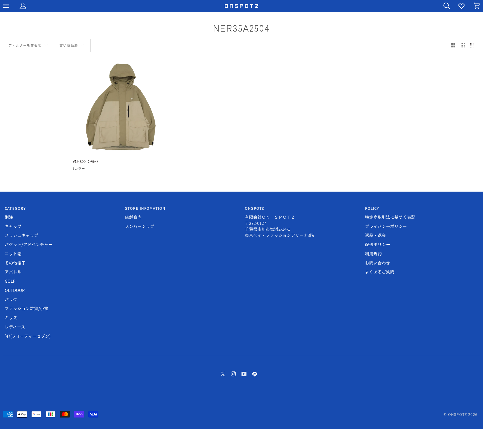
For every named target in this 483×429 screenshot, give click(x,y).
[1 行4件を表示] (474, 45)
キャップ (13, 226)
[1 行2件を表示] (453, 45)
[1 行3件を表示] (463, 45)
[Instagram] (233, 373)
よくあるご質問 (379, 272)
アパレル (13, 272)
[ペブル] (76, 169)
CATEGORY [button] (15, 208)
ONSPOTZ (457, 414)
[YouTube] (244, 373)
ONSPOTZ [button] (254, 208)
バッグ (11, 299)
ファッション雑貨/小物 (26, 308)
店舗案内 (133, 217)
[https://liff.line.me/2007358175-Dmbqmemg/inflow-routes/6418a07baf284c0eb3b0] (254, 373)
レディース (15, 327)
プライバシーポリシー (386, 226)
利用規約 (373, 253)
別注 (9, 217)
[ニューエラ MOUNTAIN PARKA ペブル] (121, 107)
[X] (222, 373)
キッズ (11, 317)
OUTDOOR (15, 290)
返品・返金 (375, 235)
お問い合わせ (377, 263)
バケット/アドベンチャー (29, 244)
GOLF (10, 281)
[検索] (441, 6)
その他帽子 (15, 263)
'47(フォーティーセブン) (28, 336)
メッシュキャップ (21, 235)
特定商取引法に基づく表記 (390, 217)
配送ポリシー (377, 244)
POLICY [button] (372, 208)
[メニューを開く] (11, 6)
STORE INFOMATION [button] (145, 208)
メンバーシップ (139, 226)
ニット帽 (13, 253)
